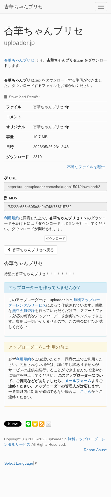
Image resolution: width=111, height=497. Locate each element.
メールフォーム (78, 381)
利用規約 (11, 218)
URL (12, 178)
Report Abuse (95, 450)
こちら (85, 391)
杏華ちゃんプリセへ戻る (32, 250)
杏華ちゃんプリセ (23, 6)
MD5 (12, 198)
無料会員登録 (23, 310)
